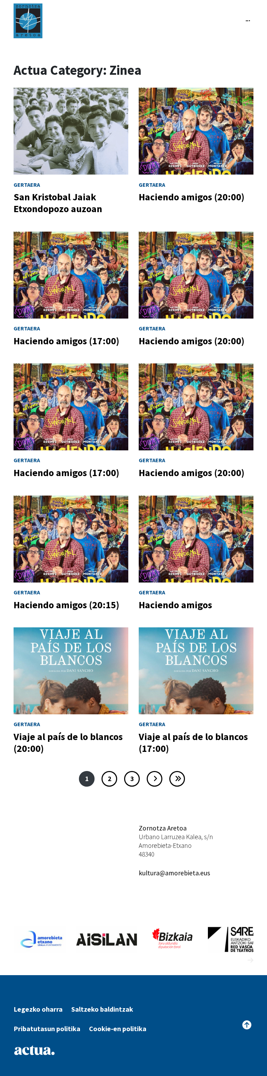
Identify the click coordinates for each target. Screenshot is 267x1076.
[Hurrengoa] (154, 779)
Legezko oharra (38, 1009)
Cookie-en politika (117, 1028)
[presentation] (238, 960)
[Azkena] (177, 779)
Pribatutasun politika (47, 1028)
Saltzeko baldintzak (102, 1009)
